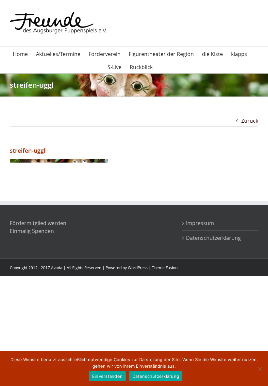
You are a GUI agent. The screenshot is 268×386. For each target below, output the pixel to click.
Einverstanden (107, 376)
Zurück (249, 120)
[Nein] (260, 368)
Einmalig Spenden (32, 231)
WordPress (138, 267)
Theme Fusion (164, 267)
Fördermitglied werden (38, 223)
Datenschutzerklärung (213, 237)
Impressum (200, 223)
